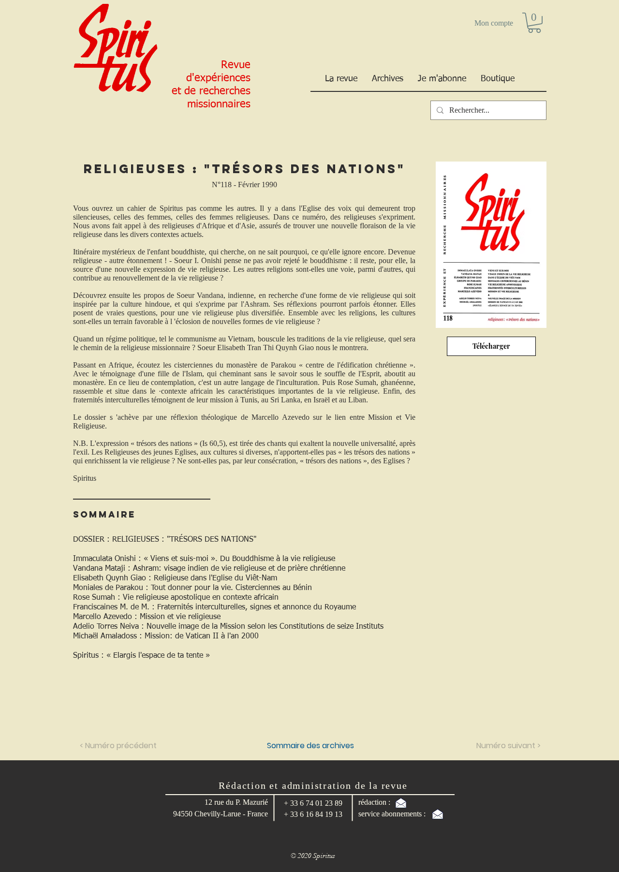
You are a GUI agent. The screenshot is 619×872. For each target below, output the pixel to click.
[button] (534, 23)
